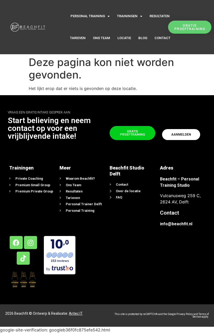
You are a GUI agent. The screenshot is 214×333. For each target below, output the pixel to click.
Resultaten (160, 16)
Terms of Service (201, 315)
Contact (162, 38)
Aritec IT (76, 313)
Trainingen (127, 16)
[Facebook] (16, 242)
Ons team (101, 38)
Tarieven (78, 38)
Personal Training (87, 16)
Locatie (124, 38)
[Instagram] (30, 242)
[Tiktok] (23, 258)
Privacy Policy (184, 314)
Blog (142, 38)
